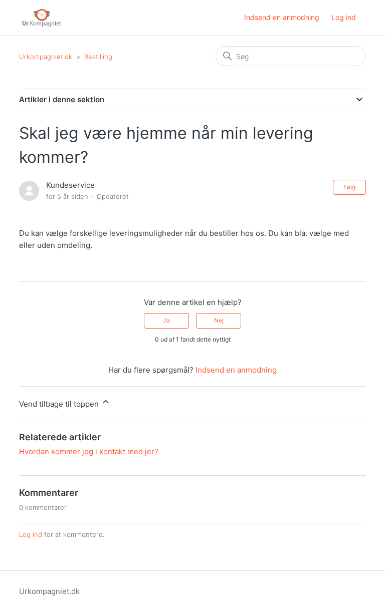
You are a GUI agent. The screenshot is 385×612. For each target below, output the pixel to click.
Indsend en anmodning (281, 17)
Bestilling (98, 57)
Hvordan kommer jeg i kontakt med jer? (88, 451)
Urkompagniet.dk (45, 57)
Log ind (30, 534)
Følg (349, 187)
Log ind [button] (343, 17)
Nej (219, 320)
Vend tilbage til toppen (60, 404)
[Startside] (42, 18)
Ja (166, 320)
